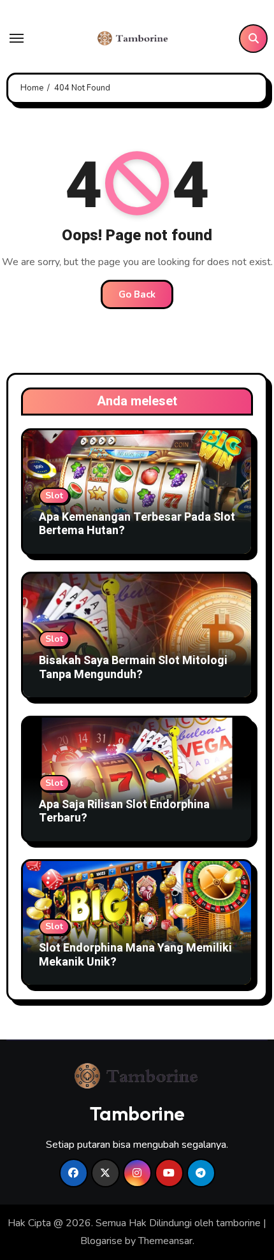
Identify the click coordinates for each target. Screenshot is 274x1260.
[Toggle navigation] (16, 38)
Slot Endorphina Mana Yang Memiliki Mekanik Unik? (135, 955)
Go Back (137, 294)
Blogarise (101, 1241)
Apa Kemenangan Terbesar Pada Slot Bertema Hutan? (137, 524)
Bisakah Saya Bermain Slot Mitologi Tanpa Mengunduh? (133, 667)
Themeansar (165, 1241)
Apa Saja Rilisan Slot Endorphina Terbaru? (124, 811)
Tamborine (137, 1113)
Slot (54, 495)
